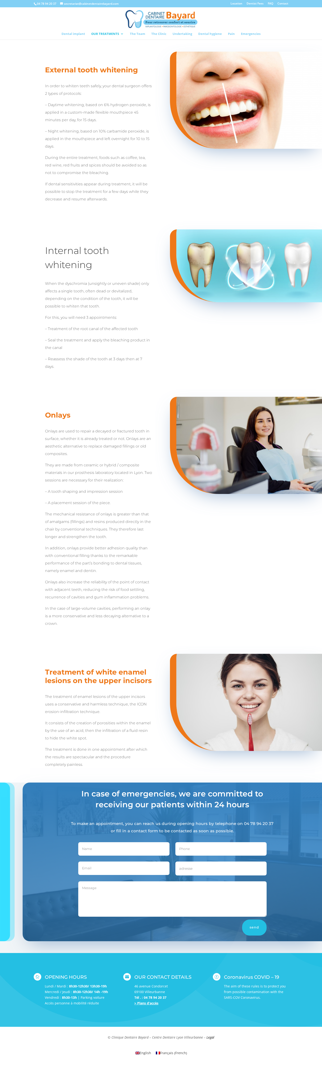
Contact (282, 3)
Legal (210, 1037)
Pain (231, 34)
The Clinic (158, 34)
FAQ (270, 3)
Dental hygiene (210, 34)
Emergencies (250, 34)
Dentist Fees (255, 3)
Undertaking (182, 34)
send (254, 927)
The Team (137, 34)
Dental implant (73, 34)
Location (236, 3)
